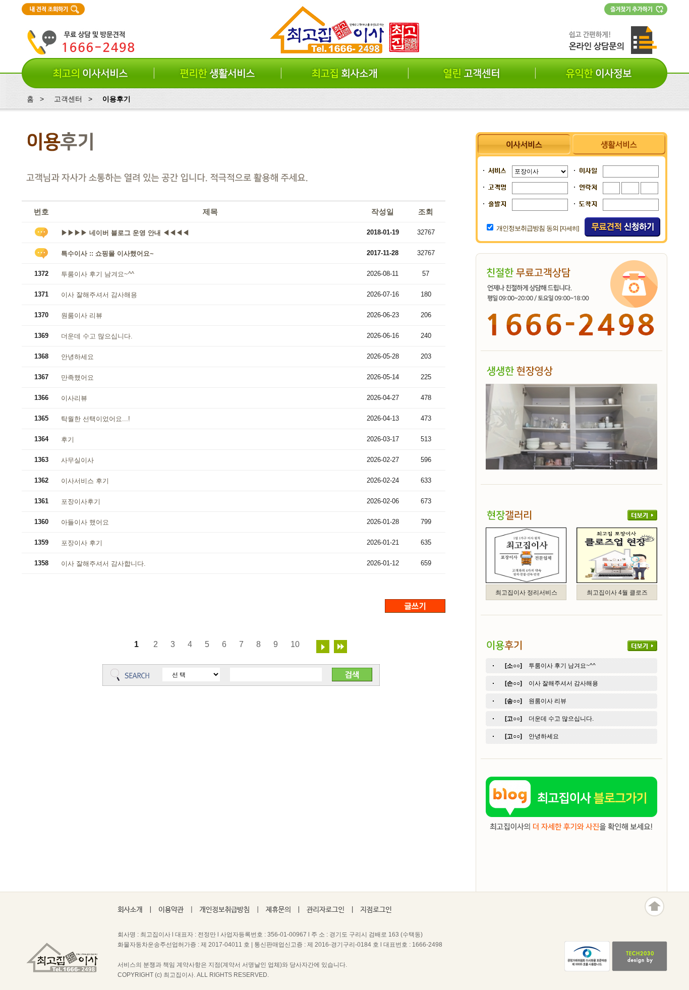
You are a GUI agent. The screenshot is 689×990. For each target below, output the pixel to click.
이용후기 (116, 99)
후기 (67, 439)
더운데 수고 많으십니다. (97, 336)
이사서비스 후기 (85, 481)
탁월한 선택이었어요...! (95, 419)
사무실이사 (77, 460)
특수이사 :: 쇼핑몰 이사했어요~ (107, 253)
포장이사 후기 (81, 543)
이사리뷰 (74, 398)
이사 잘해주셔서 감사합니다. (103, 563)
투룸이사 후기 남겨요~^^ (97, 274)
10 (295, 644)
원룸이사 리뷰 (81, 315)
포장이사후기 (80, 501)
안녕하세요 (77, 357)
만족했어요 (77, 377)
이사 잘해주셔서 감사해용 (99, 295)
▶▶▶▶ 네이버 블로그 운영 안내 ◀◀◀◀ (125, 233)
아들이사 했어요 (85, 522)
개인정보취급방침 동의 (527, 228)
